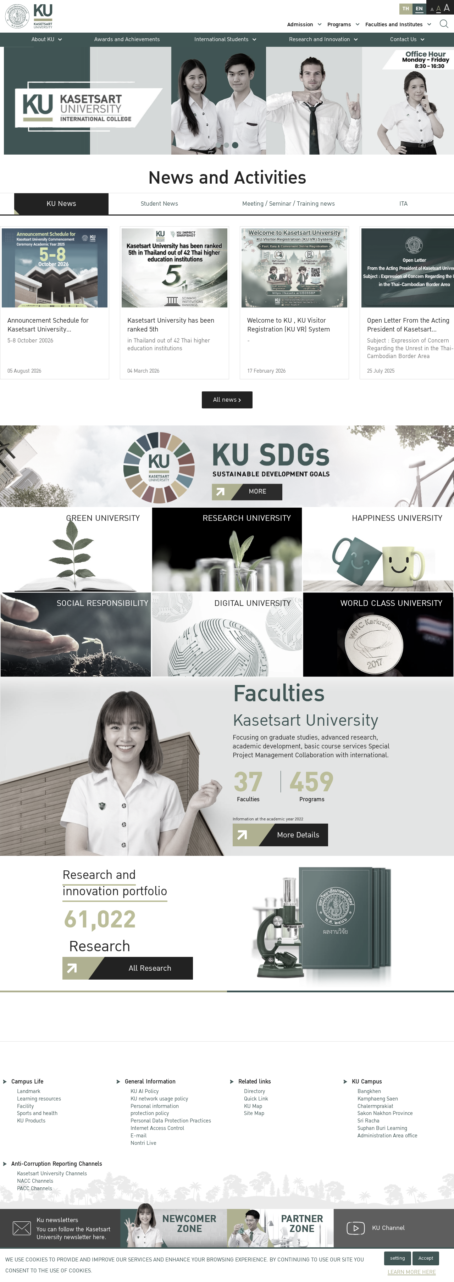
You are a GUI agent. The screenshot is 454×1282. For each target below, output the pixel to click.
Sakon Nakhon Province (385, 1110)
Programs (339, 24)
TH (406, 8)
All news (225, 400)
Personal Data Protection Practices (171, 1120)
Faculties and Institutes (394, 24)
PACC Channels (34, 1188)
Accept (426, 1258)
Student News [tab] (159, 203)
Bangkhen (369, 1091)
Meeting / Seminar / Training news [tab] (288, 203)
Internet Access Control (157, 1128)
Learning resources (39, 1098)
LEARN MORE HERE (412, 1272)
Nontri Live (143, 1143)
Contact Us (403, 39)
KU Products (31, 1120)
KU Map (253, 1106)
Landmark (28, 1091)
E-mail (138, 1135)
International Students (221, 39)
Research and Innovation (319, 39)
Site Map (254, 1113)
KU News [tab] (61, 204)
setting (397, 1258)
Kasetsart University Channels (52, 1173)
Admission (300, 24)
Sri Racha (369, 1120)
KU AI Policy (145, 1091)
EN (419, 8)
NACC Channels (35, 1181)
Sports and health (37, 1113)
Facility (25, 1106)
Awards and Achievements (127, 39)
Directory (254, 1091)
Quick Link (256, 1098)
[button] (218, 145)
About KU (43, 39)
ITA (403, 203)
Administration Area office (387, 1132)
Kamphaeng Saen (378, 1098)
